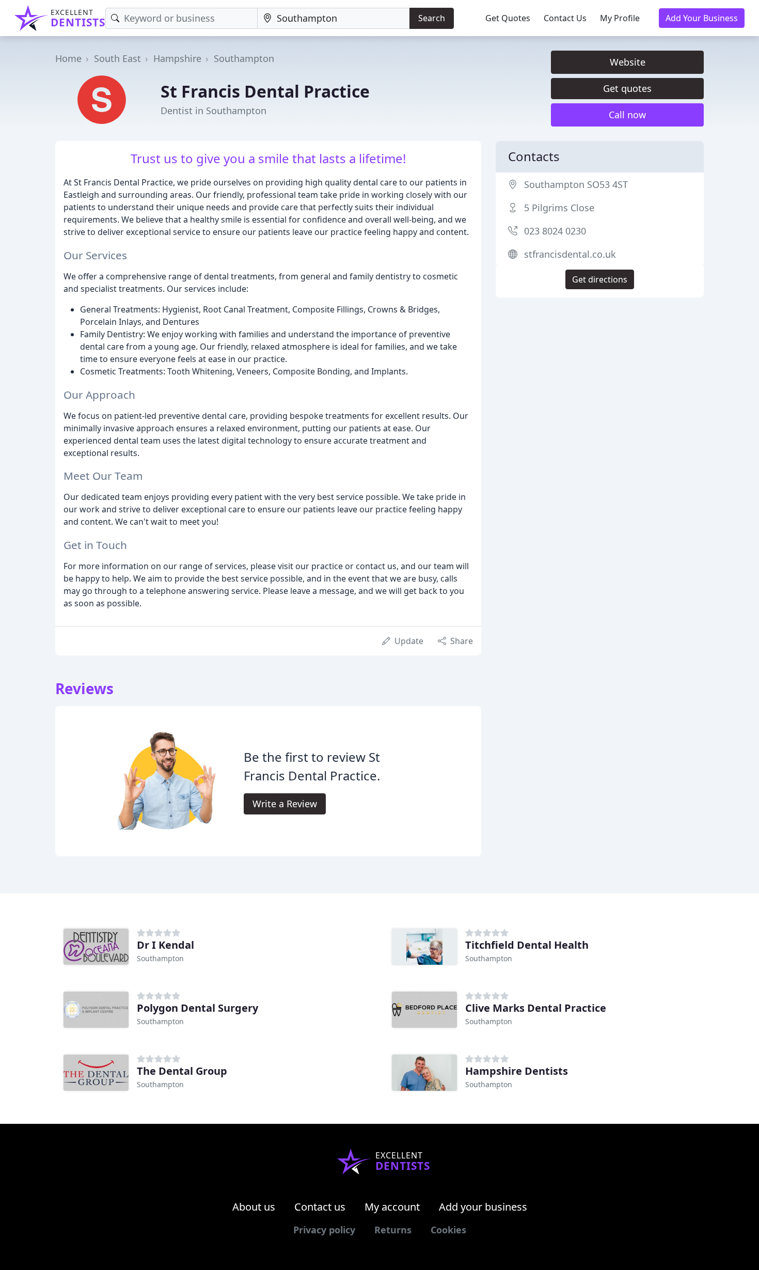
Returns (393, 1230)
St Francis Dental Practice (265, 91)
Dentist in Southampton (213, 110)
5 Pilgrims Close (559, 207)
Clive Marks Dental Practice (535, 1008)
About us (253, 1207)
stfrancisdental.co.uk (570, 254)
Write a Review (284, 803)
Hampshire (177, 58)
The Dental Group (182, 1071)
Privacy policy (324, 1230)
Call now (627, 114)
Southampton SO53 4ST (576, 184)
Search (431, 18)
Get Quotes (507, 18)
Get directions (599, 279)
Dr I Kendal (165, 945)
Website (627, 62)
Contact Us (565, 18)
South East (117, 58)
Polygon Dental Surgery (197, 1008)
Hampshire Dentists (516, 1071)
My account (392, 1207)
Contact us (319, 1207)
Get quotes (627, 88)
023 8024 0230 (555, 231)
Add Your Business (702, 18)
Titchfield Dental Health (527, 945)
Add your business (483, 1207)
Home (68, 58)
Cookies (448, 1230)
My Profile (620, 18)
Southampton (244, 58)
